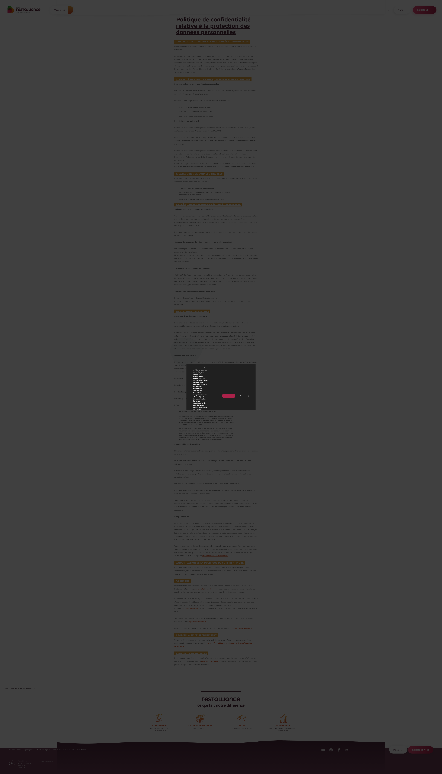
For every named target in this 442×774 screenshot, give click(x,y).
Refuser (242, 396)
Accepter (228, 396)
